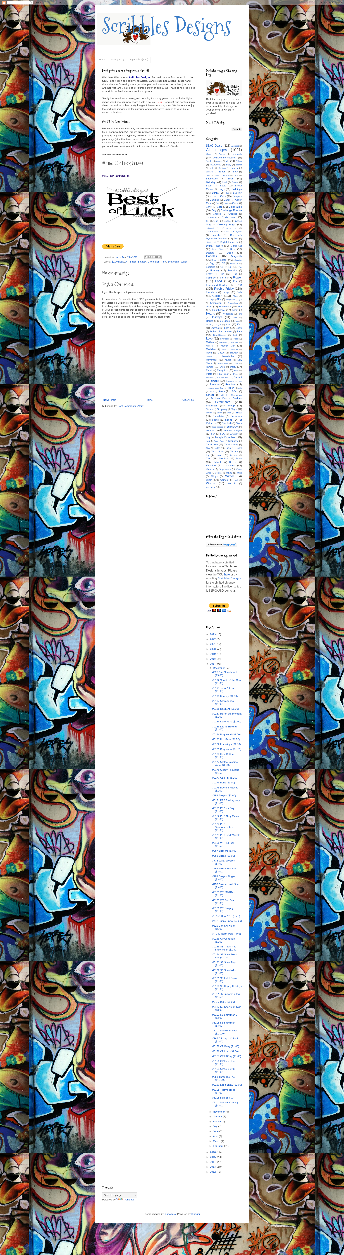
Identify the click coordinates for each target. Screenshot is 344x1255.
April (216, 1136)
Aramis (219, 161)
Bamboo (222, 168)
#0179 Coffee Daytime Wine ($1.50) (225, 763)
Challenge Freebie (231, 210)
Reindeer (230, 384)
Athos (239, 161)
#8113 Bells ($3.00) (223, 1097)
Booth (209, 185)
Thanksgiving (231, 444)
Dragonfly (236, 256)
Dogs (230, 252)
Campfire (237, 196)
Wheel (229, 473)
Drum (213, 260)
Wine (239, 473)
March (217, 1141)
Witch (209, 479)
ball (211, 168)
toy (207, 455)
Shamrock (212, 405)
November (219, 1111)
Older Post (188, 399)
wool (236, 480)
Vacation (211, 465)
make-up (223, 342)
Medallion (211, 349)
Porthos (209, 377)
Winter (229, 476)
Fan (240, 267)
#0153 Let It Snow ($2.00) (227, 1084)
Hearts (210, 313)
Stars (239, 423)
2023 (213, 634)
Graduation (215, 303)
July (215, 1126)
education (237, 260)
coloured (210, 228)
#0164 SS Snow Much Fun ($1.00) (224, 956)
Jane (237, 321)
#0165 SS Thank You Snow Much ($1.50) (224, 948)
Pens (236, 370)
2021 (213, 644)
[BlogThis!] (149, 257)
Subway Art (232, 427)
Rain (240, 381)
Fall (230, 266)
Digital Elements (229, 242)
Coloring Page (226, 224)
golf (240, 299)
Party (163, 262)
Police (235, 374)
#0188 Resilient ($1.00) (225, 708)
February (218, 1145)
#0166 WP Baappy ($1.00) (222, 910)
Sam (212, 391)
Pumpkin (214, 380)
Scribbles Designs (166, 26)
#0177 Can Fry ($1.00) (225, 777)
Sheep (231, 405)
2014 (213, 1161)
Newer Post (109, 399)
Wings (214, 476)
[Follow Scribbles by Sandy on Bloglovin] (221, 546)
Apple (209, 161)
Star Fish (227, 423)
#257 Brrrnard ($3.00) (224, 850)
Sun (213, 434)
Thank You (212, 444)
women (224, 480)
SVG (222, 434)
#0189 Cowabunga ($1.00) (223, 702)
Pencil (209, 370)
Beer (208, 175)
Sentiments (174, 262)
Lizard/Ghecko (219, 335)
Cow (226, 232)
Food (218, 281)
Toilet (217, 448)
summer (210, 430)
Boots (223, 185)
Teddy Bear (219, 441)
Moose (221, 353)
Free (239, 285)
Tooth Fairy (217, 451)
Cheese (217, 214)
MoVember (211, 360)
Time (208, 448)
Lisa (239, 331)
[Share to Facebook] (156, 257)
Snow (239, 412)
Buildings (237, 189)
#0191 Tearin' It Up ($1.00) (223, 689)
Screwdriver (236, 395)
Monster (234, 349)
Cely (214, 210)
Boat (224, 182)
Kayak (218, 325)
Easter (223, 259)
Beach (222, 171)
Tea (208, 441)
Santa (221, 391)
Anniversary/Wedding (224, 157)
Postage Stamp (223, 377)
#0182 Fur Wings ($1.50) (226, 744)
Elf (223, 263)
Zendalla (210, 487)
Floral (223, 277)
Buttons (213, 196)
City (207, 221)
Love (209, 338)
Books (234, 182)
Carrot (209, 207)
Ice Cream (224, 321)
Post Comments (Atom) (131, 405)
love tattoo (224, 339)
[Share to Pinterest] (160, 257)
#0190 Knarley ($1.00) (225, 696)
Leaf (226, 327)
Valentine (230, 465)
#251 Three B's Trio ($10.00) (223, 1078)
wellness (219, 473)
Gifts (218, 299)
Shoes (209, 409)
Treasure (234, 455)
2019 (213, 653)
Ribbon (230, 388)
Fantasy (214, 270)
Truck (239, 458)
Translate (128, 1199)
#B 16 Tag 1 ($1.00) (223, 1001)
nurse (235, 363)
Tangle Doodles (225, 437)
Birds (230, 178)
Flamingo (211, 278)
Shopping (222, 409)
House (209, 320)
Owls (222, 367)
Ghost (235, 296)
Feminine (232, 270)
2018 (213, 658)
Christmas (228, 217)
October (218, 1116)
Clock (216, 221)
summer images (233, 430)
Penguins (222, 370)
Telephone (233, 441)
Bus (227, 193)
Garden (217, 296)
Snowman (236, 416)
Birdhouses (212, 178)
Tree (208, 458)
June (216, 1131)
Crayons (237, 231)
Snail (229, 413)
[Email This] (146, 257)
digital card (211, 242)
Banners (209, 172)
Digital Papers (214, 245)
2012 (213, 1171)
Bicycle (226, 175)
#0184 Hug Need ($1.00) (226, 734)
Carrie (235, 203)
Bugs (221, 189)
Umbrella (217, 462)
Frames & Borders (217, 285)
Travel (218, 455)
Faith (222, 267)
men (224, 349)
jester (208, 325)
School (210, 394)
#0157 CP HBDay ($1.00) (226, 1056)
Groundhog (233, 303)
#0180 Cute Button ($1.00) (223, 755)
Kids (228, 324)
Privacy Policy (117, 59)
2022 (213, 639)
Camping (214, 200)
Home (102, 59)
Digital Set (236, 246)
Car (217, 203)
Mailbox (210, 342)
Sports (215, 420)
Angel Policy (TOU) (139, 59)
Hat (240, 306)
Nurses (209, 367)
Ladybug (215, 328)
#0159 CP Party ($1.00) (225, 1046)
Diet (236, 238)
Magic (236, 339)
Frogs (226, 292)
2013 (213, 1166)
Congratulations (229, 228)
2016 (213, 1152)
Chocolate (211, 217)
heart (235, 310)
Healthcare (218, 309)
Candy (227, 200)
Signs (234, 409)
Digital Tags (218, 249)
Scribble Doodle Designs (226, 398)
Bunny (215, 192)
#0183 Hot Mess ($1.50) (226, 739)
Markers (209, 346)
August (217, 1121)
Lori (235, 335)
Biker (236, 175)
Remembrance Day (214, 388)
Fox (235, 281)
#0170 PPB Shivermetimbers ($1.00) (223, 827)
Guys (209, 306)
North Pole (223, 363)
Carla (226, 203)
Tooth (239, 448)
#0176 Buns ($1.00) (223, 782)
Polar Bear (222, 374)
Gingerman (230, 299)
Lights (239, 328)
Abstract (235, 146)
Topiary (234, 451)
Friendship (211, 292)
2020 (213, 649)
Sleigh (219, 413)
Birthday (142, 262)
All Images (131, 262)
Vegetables (225, 469)
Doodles (211, 256)
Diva (232, 249)
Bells (217, 175)
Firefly (209, 274)
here (227, 574)
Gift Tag (209, 299)
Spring (228, 419)
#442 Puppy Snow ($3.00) (227, 920)
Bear (235, 171)
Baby (228, 164)
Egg (212, 263)
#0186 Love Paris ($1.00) (226, 721)
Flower (237, 277)
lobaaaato (170, 1213)
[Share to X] (153, 257)
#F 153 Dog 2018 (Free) (226, 916)
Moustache (228, 356)
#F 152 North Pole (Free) (226, 933)
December (219, 667)
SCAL (235, 391)
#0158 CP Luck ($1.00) (225, 1051)
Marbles (234, 342)
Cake (223, 196)
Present (238, 377)
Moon (209, 353)
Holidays (216, 317)
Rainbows (215, 384)
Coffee (227, 221)
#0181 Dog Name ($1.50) (226, 749)
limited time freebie (220, 331)
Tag (208, 437)
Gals (239, 292)
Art (228, 161)
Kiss (239, 324)
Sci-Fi (224, 395)
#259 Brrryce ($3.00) (224, 795)
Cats (219, 206)
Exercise (210, 267)
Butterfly (237, 193)
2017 (213, 663)
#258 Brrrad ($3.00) (223, 855)
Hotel (235, 317)
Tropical (223, 458)
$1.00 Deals (118, 262)
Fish (222, 274)
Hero (240, 314)
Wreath (231, 483)
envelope (234, 263)
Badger (239, 165)
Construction (212, 231)
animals (237, 154)
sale (240, 388)
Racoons (230, 381)
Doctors (210, 253)
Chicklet (232, 214)
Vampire (210, 469)
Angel (222, 154)
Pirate (209, 374)
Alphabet (210, 154)
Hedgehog (228, 314)
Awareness (215, 164)
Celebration (153, 262)
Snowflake (218, 416)
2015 (213, 1157)
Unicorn (233, 462)
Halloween (225, 306)
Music (228, 360)
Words (184, 262)
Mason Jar (228, 345)
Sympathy (234, 434)
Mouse (209, 356)
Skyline (209, 413)
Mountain (234, 353)
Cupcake (216, 235)
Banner (234, 168)
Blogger (195, 1213)
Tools (228, 448)
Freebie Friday (224, 288)
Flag (235, 274)
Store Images (217, 427)
